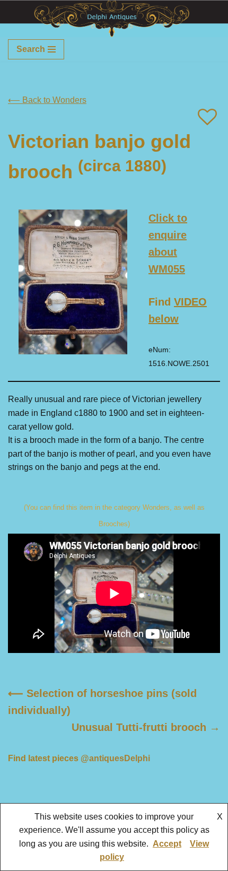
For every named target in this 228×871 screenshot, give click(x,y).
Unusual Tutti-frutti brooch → (146, 727)
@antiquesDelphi (115, 758)
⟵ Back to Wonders (47, 99)
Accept (167, 843)
